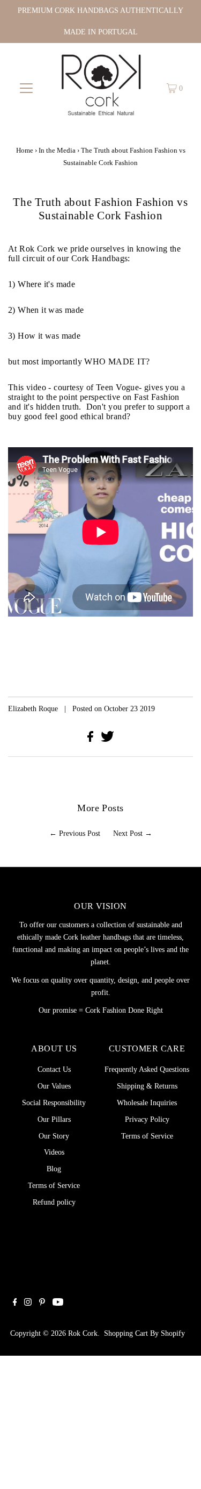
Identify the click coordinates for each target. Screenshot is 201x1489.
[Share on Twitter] (107, 739)
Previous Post (79, 833)
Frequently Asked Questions (147, 1069)
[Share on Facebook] (91, 739)
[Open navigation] (26, 88)
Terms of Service (54, 1185)
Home (24, 150)
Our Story (54, 1136)
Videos (54, 1152)
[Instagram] (27, 1303)
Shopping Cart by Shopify (144, 1333)
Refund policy (54, 1202)
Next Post (128, 833)
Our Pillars (54, 1119)
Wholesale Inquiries (147, 1102)
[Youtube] (58, 1303)
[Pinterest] (42, 1303)
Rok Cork (83, 1333)
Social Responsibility (54, 1102)
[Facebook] (15, 1303)
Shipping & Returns (147, 1086)
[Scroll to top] (179, 1467)
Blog (54, 1168)
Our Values (54, 1086)
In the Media (57, 150)
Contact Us (54, 1069)
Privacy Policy (147, 1119)
